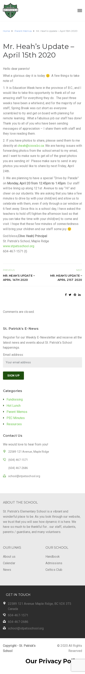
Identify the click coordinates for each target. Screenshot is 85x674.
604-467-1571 (18, 615)
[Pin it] (75, 294)
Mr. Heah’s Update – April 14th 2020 (19, 278)
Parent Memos (17, 412)
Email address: (13, 355)
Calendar (9, 563)
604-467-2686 (18, 622)
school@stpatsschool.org (26, 628)
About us (9, 556)
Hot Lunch (14, 406)
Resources (14, 424)
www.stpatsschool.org (18, 246)
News (7, 570)
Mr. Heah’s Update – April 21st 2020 (66, 278)
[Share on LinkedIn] (79, 294)
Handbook (52, 556)
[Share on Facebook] (66, 294)
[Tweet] (70, 294)
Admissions (53, 563)
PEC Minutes (16, 418)
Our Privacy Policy (54, 661)
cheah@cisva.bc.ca (31, 146)
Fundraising (15, 399)
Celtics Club (53, 570)
